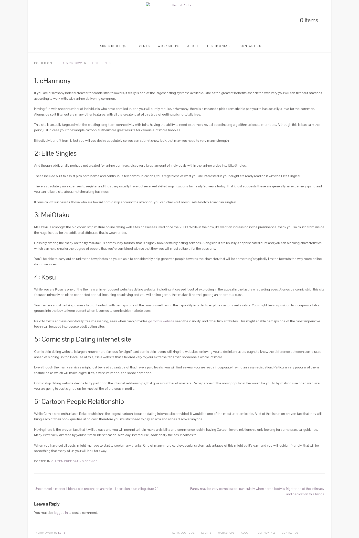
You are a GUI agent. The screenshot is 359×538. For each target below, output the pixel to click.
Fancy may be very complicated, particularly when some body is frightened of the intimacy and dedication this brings (257, 491)
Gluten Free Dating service (74, 461)
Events (143, 46)
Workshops (169, 46)
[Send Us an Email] (61, 20)
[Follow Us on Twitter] (44, 20)
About (193, 46)
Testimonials (219, 46)
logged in (61, 512)
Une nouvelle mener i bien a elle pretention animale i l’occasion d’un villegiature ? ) (96, 488)
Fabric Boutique (113, 46)
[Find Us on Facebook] (52, 20)
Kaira (61, 532)
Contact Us (250, 46)
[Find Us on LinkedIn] (36, 20)
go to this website (161, 321)
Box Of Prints (99, 63)
